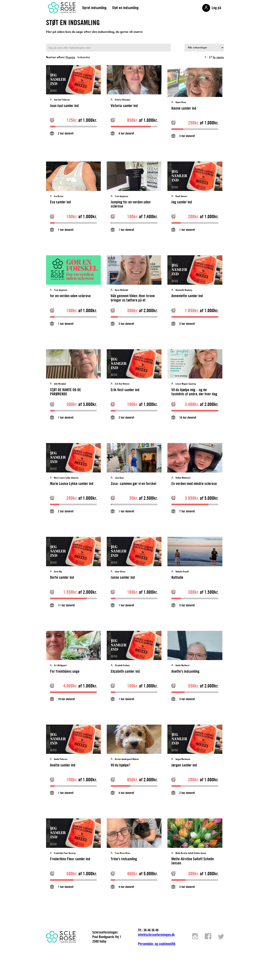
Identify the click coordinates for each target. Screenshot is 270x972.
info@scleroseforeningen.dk (156, 934)
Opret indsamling (94, 7)
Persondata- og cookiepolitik (157, 943)
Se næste (218, 57)
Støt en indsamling (125, 7)
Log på (216, 7)
